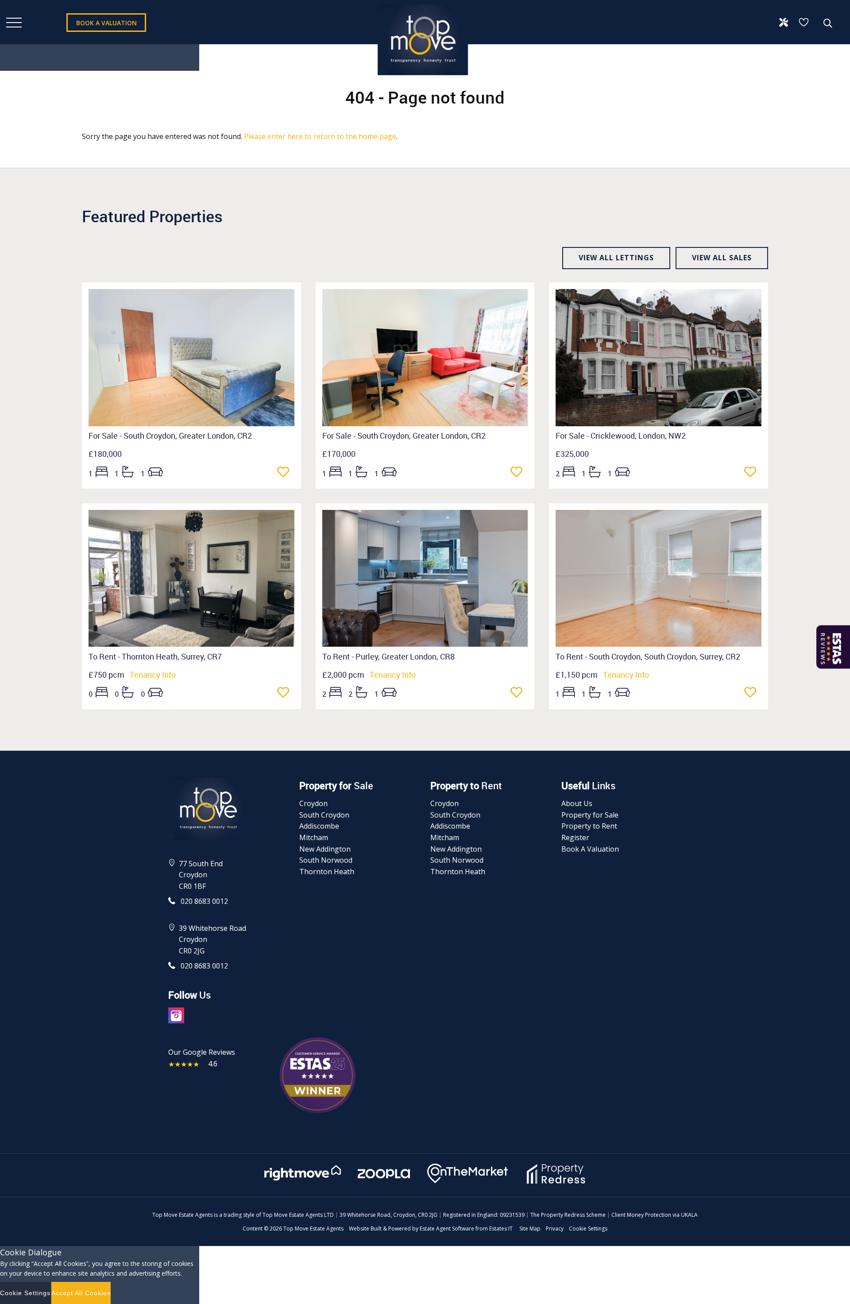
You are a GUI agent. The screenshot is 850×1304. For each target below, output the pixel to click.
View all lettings (616, 257)
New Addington (325, 849)
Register (575, 837)
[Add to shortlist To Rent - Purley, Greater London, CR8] (519, 693)
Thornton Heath (326, 871)
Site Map (530, 1228)
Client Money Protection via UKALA (654, 1215)
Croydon (313, 803)
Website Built (365, 1228)
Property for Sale (589, 815)
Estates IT (501, 1228)
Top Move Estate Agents (313, 1228)
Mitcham (313, 837)
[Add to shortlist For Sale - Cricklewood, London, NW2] (752, 473)
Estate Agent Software (447, 1228)
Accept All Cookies (81, 1292)
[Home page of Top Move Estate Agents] (423, 79)
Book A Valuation (590, 849)
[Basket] (804, 22)
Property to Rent (589, 826)
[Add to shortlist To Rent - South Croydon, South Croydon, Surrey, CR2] (752, 693)
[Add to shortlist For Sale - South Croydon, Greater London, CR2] (285, 473)
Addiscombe (319, 826)
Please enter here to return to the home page (320, 136)
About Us (576, 803)
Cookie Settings (588, 1228)
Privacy (555, 1228)
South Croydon (324, 815)
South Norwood (325, 860)
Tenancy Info (153, 674)
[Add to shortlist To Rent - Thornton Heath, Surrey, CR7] (285, 693)
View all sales (722, 257)
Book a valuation (106, 23)
